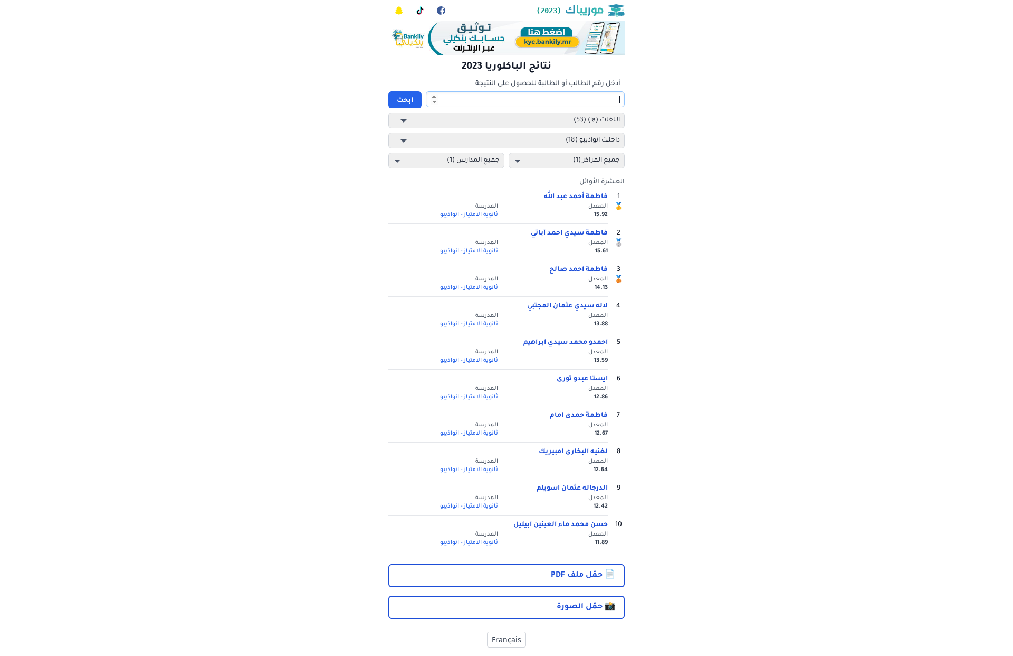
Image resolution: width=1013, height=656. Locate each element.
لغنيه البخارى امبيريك (573, 452)
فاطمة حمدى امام (579, 415)
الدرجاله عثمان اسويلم (572, 488)
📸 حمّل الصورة (586, 607)
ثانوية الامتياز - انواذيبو (469, 215)
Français (506, 639)
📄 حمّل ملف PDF (583, 575)
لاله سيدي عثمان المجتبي (567, 306)
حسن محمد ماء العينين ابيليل (560, 525)
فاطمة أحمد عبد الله (576, 197)
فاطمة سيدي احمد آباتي (569, 233)
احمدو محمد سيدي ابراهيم (565, 342)
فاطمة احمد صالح (578, 270)
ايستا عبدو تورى (582, 379)
